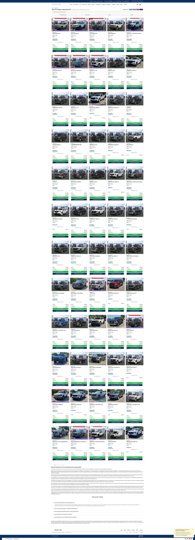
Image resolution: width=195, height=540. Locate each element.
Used (80, 4)
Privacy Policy (136, 532)
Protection (108, 4)
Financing (113, 4)
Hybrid (89, 4)
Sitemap (130, 532)
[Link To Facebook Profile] (55, 529)
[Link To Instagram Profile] (61, 529)
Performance (98, 4)
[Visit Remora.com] (141, 536)
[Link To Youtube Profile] (189, 539)
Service (117, 4)
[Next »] (63, 465)
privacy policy (184, 535)
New (71, 4)
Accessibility (141, 532)
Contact (125, 4)
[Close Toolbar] (3, 539)
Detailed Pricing (60, 42)
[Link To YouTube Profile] (59, 529)
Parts (121, 4)
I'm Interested (60, 123)
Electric (93, 4)
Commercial (75, 4)
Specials (103, 4)
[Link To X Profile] (57, 529)
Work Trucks (84, 4)
